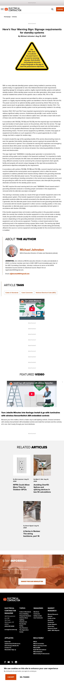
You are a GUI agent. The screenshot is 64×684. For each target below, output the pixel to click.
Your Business (23, 628)
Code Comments (27, 293)
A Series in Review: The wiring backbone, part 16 (31, 533)
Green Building (23, 614)
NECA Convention (38, 643)
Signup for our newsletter (32, 581)
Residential (22, 624)
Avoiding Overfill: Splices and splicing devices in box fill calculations (42, 488)
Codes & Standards (11, 293)
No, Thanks (24, 677)
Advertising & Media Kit (12, 645)
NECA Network (37, 652)
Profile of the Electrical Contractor (51, 620)
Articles (14, 17)
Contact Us (8, 648)
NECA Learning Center (40, 645)
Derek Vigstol (29, 526)
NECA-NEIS (36, 648)
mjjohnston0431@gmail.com (19, 274)
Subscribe (60, 9)
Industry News (23, 618)
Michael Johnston (32, 249)
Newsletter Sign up (10, 650)
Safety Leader (38, 616)
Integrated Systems (25, 616)
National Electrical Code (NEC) (46, 293)
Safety (21, 626)
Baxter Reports (52, 624)
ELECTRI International (39, 650)
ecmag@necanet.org (11, 629)
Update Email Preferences (12, 643)
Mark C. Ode (39, 479)
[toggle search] (52, 9)
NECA (35, 641)
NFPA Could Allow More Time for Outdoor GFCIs (21, 487)
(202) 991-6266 (9, 626)
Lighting (21, 620)
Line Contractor (38, 618)
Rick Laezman (19, 479)
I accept (10, 677)
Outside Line (23, 622)
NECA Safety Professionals (41, 654)
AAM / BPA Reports (53, 630)
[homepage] (13, 9)
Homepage (7, 17)
